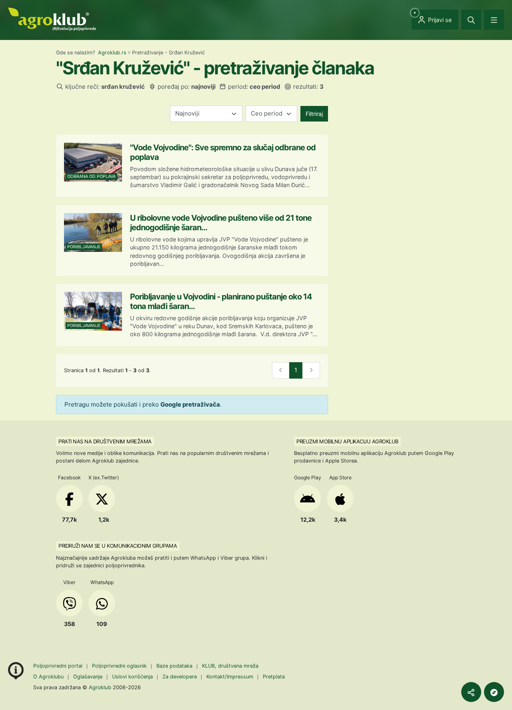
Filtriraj (314, 113)
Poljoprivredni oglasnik (120, 666)
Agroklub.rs (112, 53)
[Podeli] (471, 692)
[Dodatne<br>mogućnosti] (494, 692)
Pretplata (274, 677)
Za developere (179, 677)
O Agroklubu (48, 677)
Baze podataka (175, 666)
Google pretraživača (190, 404)
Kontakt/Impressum (229, 677)
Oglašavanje (87, 677)
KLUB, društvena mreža (230, 666)
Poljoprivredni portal (58, 666)
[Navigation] (494, 20)
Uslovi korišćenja (132, 677)
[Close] (471, 20)
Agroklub (100, 687)
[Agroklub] (52, 18)
